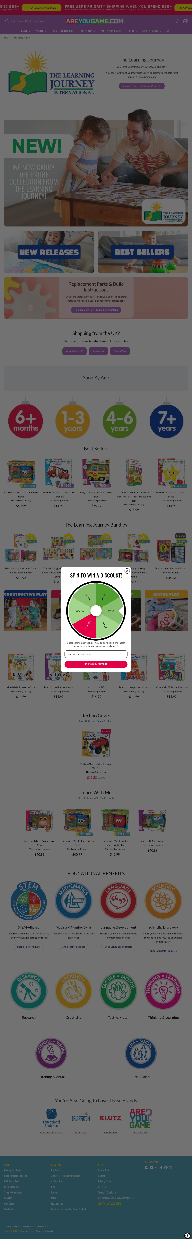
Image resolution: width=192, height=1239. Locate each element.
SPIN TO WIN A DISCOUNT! (96, 664)
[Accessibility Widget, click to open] (187, 1236)
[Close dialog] (127, 570)
